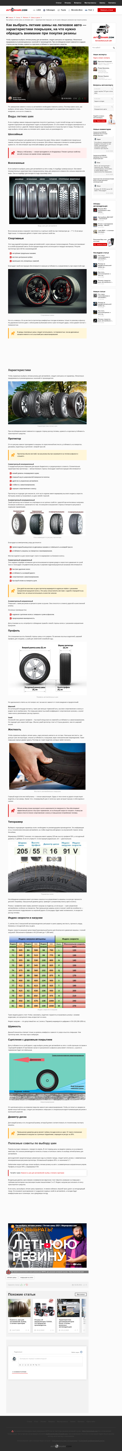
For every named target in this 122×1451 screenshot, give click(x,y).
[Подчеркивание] (25, 1365)
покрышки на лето (26, 1277)
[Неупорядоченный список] (30, 1365)
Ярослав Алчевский (105, 61)
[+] (39, 1364)
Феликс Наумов (103, 76)
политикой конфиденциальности (91, 1441)
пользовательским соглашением (64, 1441)
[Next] (84, 1316)
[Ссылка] (36, 1365)
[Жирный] (20, 1365)
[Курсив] (22, 1365)
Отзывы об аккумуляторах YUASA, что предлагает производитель (43, 1322)
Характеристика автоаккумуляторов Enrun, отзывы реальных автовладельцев (66, 1323)
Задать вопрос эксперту (101, 58)
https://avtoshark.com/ (76, 1272)
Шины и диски (35, 17)
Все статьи (81, 1294)
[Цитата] (33, 1365)
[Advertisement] (47, 354)
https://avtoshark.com (90, 1431)
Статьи (18, 17)
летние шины (11, 1277)
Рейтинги (25, 17)
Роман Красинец (103, 68)
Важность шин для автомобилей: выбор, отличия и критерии (42, 1173)
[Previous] (11, 1316)
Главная (10, 17)
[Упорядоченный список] (28, 1365)
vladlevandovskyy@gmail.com (57, 1434)
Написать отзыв (106, 10)
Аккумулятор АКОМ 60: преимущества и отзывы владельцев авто (100, 134)
